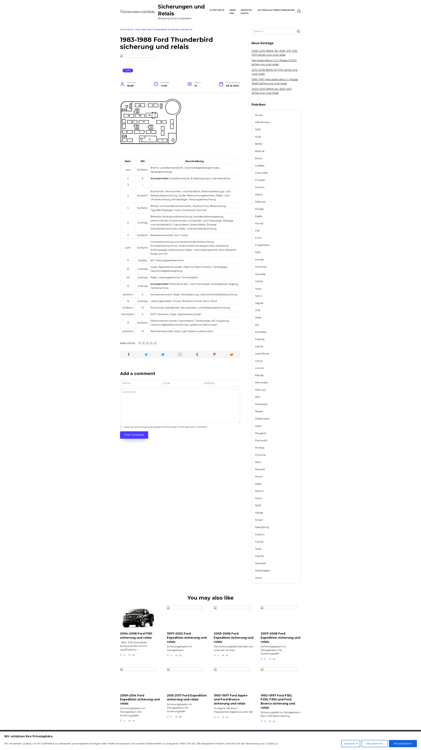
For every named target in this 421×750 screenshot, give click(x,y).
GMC (258, 252)
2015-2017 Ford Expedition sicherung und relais (187, 697)
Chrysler (260, 180)
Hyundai (260, 274)
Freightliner (262, 245)
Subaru (259, 534)
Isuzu (258, 288)
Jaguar (259, 303)
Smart (259, 519)
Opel (258, 426)
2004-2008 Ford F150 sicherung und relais (136, 635)
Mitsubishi (261, 404)
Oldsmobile (262, 418)
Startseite (217, 10)
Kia (257, 324)
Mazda (259, 375)
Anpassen (349, 743)
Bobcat (259, 151)
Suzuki (259, 541)
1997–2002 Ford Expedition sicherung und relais (187, 637)
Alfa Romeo (262, 122)
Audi (258, 136)
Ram (258, 462)
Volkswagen (262, 570)
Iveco (258, 295)
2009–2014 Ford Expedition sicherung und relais (140, 699)
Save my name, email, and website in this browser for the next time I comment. (166, 427)
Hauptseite (126, 29)
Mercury (260, 389)
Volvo (258, 577)
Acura (258, 115)
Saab (258, 483)
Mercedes (261, 382)
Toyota (259, 556)
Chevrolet (261, 172)
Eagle (258, 216)
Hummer (261, 266)
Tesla (258, 548)
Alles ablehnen (374, 743)
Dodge (259, 208)
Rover (259, 476)
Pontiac (260, 447)
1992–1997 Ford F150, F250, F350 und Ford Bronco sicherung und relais (278, 701)
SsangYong (262, 527)
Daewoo (260, 201)
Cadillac (260, 165)
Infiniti (259, 281)
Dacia (258, 194)
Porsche (260, 454)
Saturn (259, 491)
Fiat (257, 230)
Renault (260, 469)
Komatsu (260, 331)
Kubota (259, 339)
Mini (257, 396)
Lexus (258, 360)
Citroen (259, 187)
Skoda (259, 512)
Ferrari (259, 223)
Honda (259, 259)
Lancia (259, 346)
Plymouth (261, 440)
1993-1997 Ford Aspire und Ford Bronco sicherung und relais (231, 699)
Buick (258, 158)
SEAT (258, 505)
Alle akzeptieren (403, 743)
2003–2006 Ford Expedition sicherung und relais (233, 637)
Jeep (258, 317)
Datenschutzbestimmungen (276, 10)
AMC (258, 129)
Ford (128, 70)
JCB (257, 310)
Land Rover (262, 353)
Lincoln (259, 368)
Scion (258, 498)
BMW (258, 143)
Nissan (259, 411)
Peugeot (260, 433)
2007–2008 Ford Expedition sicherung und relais (280, 637)
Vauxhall (260, 563)
